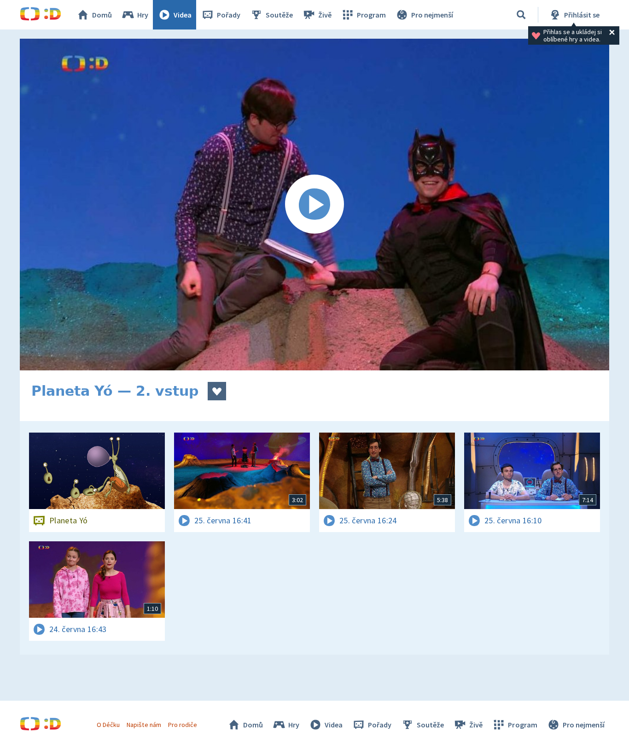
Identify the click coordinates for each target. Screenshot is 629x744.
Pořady (228, 14)
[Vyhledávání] (521, 14)
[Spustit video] (314, 204)
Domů (102, 14)
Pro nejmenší (432, 14)
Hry (142, 14)
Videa (183, 14)
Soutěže (279, 14)
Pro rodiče (182, 725)
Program (371, 14)
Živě (325, 14)
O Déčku (108, 725)
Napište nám (144, 725)
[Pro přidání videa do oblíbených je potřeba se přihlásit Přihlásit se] (217, 391)
